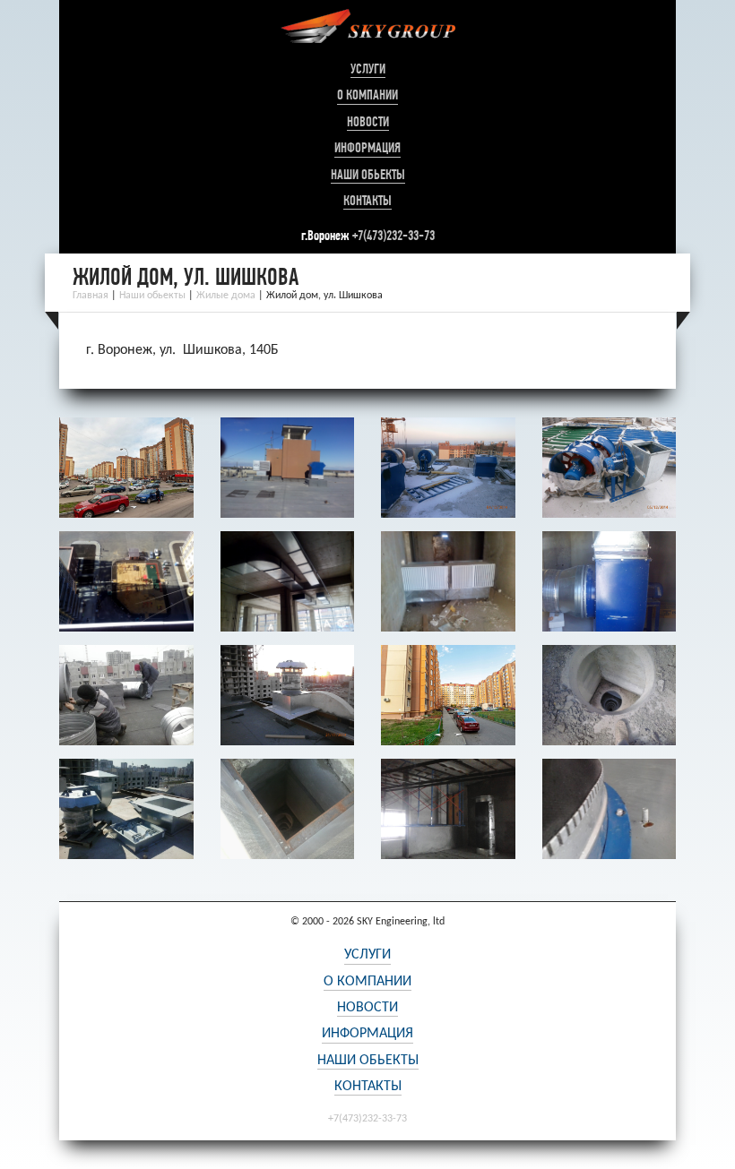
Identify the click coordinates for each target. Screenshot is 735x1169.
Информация (367, 148)
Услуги (367, 69)
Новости (368, 122)
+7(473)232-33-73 (393, 235)
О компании (367, 95)
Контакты (367, 201)
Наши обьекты (368, 175)
